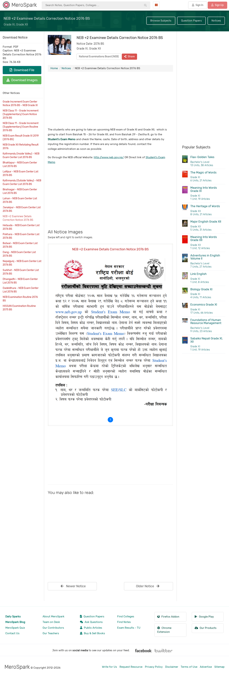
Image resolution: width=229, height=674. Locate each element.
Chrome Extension (164, 629)
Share (131, 56)
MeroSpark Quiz (15, 627)
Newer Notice (75, 586)
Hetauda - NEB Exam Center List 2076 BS (21, 227)
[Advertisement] (110, 100)
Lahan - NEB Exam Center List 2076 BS (20, 200)
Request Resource (131, 666)
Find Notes (124, 622)
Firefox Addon (170, 616)
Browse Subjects (160, 20)
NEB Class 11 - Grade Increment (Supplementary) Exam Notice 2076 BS (20, 114)
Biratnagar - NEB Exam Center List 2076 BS (20, 191)
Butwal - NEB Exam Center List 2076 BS (20, 245)
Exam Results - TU (128, 627)
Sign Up (219, 5)
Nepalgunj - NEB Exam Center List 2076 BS (22, 263)
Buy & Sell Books (94, 633)
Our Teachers (51, 633)
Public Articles (92, 627)
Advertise (206, 666)
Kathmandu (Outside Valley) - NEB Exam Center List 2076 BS (22, 182)
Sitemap (219, 666)
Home (54, 68)
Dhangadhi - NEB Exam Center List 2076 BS (20, 281)
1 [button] (110, 419)
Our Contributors (53, 627)
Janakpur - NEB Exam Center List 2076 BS (22, 209)
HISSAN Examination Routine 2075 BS (19, 307)
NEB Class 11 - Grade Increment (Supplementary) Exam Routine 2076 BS (20, 127)
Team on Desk (51, 622)
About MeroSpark (53, 616)
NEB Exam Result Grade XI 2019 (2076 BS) (21, 137)
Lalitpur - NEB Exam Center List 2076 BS (20, 173)
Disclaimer (171, 666)
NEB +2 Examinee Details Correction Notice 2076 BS (18, 218)
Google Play (206, 616)
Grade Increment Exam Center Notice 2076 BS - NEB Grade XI (20, 103)
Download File (23, 70)
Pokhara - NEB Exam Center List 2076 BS (21, 236)
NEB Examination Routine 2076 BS (20, 299)
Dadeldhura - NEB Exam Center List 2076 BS (20, 290)
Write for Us (109, 666)
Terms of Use (189, 666)
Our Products (207, 628)
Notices (216, 20)
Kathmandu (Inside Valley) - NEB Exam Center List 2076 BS (21, 155)
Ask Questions (93, 622)
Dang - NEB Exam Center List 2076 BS (19, 254)
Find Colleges (125, 616)
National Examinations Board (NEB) (99, 56)
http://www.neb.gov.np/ (109, 157)
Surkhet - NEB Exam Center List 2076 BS (21, 272)
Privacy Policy (154, 666)
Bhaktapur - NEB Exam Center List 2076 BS (20, 164)
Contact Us (12, 633)
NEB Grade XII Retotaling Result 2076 (20, 146)
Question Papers (191, 20)
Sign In (199, 5)
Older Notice (145, 586)
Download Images (24, 80)
